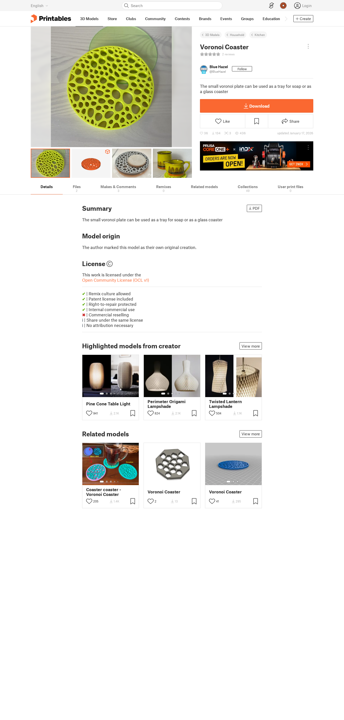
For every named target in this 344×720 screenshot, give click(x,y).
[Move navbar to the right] (286, 18)
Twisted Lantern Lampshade (225, 404)
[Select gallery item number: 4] (115, 394)
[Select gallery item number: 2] (107, 394)
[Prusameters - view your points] (283, 5)
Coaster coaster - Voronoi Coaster (103, 492)
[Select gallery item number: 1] (102, 394)
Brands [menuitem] (205, 18)
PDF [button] (256, 208)
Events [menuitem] (226, 18)
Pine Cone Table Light (108, 403)
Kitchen (260, 34)
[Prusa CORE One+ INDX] (256, 156)
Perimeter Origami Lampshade (167, 404)
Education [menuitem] (271, 18)
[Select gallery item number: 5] (118, 394)
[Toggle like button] (89, 413)
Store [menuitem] (112, 18)
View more (251, 346)
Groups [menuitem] (247, 18)
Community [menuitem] (155, 18)
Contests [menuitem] (182, 18)
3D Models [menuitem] (89, 18)
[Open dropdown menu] (308, 46)
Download (259, 105)
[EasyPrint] (271, 5)
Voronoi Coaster (164, 491)
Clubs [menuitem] (131, 18)
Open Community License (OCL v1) (115, 279)
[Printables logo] (51, 18)
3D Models (212, 34)
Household (237, 34)
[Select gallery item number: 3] (111, 394)
